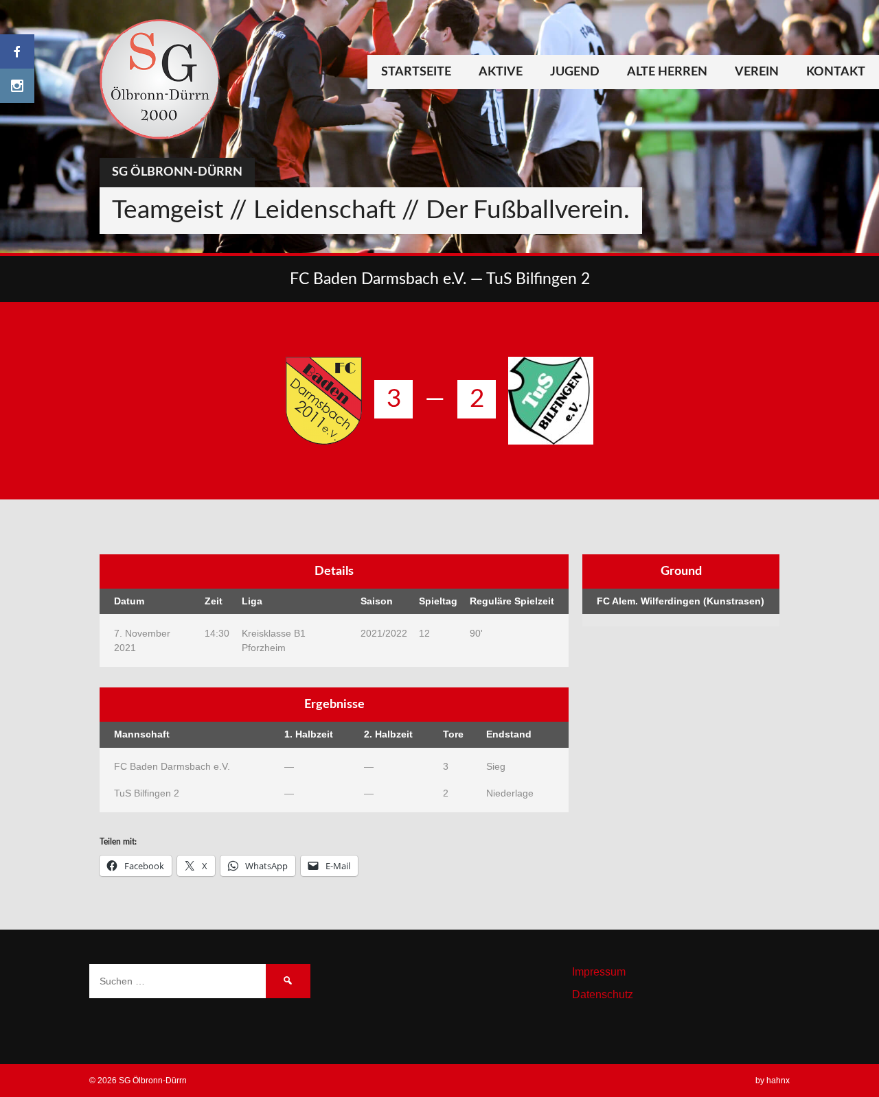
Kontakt (835, 72)
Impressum (599, 972)
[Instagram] (17, 86)
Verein (757, 72)
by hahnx (772, 1080)
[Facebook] (17, 51)
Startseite (416, 72)
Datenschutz (602, 994)
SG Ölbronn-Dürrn (177, 172)
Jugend (575, 72)
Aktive (501, 72)
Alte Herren (667, 72)
